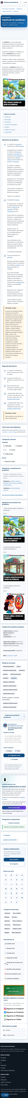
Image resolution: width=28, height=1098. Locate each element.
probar (19, 666)
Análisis (7, 127)
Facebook (3, 1057)
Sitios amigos (4, 1085)
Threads (3, 1068)
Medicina (7, 928)
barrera (9, 267)
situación (18, 152)
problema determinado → (10, 840)
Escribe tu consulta (8, 732)
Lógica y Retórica (7, 11)
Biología (7, 917)
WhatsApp (3, 1065)
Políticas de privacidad (11, 1094)
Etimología (8, 119)
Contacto (3, 1077)
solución (9, 161)
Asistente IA (8, 132)
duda (10, 483)
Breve (18, 751)
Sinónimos (8, 122)
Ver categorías (14, 864)
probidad (5, 678)
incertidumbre (19, 156)
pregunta (9, 154)
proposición (18, 144)
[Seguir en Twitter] (14, 1019)
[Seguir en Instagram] (14, 1008)
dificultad (9, 257)
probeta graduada (15, 674)
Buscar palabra (14, 859)
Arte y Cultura (17, 913)
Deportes (7, 921)
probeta (5, 674)
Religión (7, 932)
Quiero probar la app (14, 807)
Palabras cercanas (10, 129)
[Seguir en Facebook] (14, 1012)
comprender (10, 211)
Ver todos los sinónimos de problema (12, 495)
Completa (9, 751)
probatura (22, 670)
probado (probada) (8, 666)
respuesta (16, 161)
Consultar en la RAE (11, 655)
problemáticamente (8, 693)
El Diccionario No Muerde (8, 1070)
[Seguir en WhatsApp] (14, 1016)
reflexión (9, 159)
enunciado (16, 154)
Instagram (3, 1060)
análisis (18, 158)
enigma (14, 483)
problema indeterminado (14, 408)
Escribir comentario (14, 823)
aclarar (22, 146)
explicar (17, 200)
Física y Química (17, 921)
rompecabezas (7, 485)
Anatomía (7, 913)
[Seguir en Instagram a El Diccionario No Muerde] (14, 990)
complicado (14, 207)
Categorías (19, 9)
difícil (11, 200)
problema (15, 11)
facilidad (17, 488)
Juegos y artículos (6, 1082)
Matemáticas (17, 925)
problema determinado (13, 399)
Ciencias (14, 917)
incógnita (19, 483)
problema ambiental (9, 682)
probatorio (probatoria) (9, 670)
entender (9, 209)
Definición (8, 117)
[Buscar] (20, 2)
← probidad (6, 835)
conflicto (12, 481)
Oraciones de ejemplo (11, 124)
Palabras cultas (17, 928)
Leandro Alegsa (12, 432)
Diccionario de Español (8, 9)
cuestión (17, 481)
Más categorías (16, 932)
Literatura (7, 925)
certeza (12, 488)
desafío (18, 265)
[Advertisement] (14, 33)
